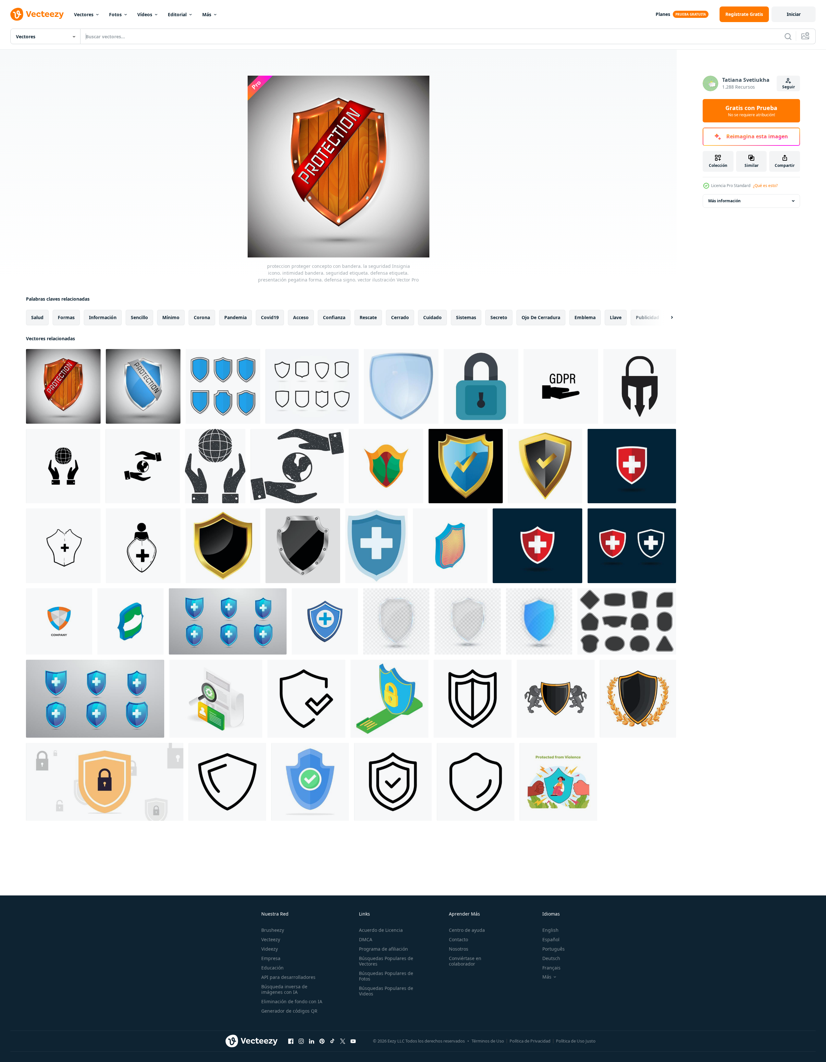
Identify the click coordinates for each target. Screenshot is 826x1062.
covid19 (270, 317)
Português (553, 949)
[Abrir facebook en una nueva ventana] (290, 1040)
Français (551, 968)
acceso (301, 317)
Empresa (270, 958)
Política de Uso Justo (576, 1041)
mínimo (170, 317)
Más (206, 14)
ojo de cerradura (541, 317)
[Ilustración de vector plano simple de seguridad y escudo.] (104, 782)
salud (37, 317)
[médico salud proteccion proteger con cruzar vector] (325, 621)
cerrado (400, 317)
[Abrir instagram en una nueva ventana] (301, 1040)
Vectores (83, 14)
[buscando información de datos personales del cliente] (215, 699)
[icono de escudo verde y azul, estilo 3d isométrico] (130, 621)
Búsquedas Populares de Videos (386, 991)
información (103, 317)
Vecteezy (270, 939)
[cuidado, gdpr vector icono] (561, 386)
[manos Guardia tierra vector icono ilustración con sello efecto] (215, 466)
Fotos (115, 14)
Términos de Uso (488, 1041)
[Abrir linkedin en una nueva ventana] (311, 1040)
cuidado (432, 317)
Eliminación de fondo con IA (291, 1001)
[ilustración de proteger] (556, 699)
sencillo (139, 317)
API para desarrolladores (288, 977)
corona (202, 317)
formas (66, 317)
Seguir (788, 87)
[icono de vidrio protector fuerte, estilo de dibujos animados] (401, 386)
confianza (334, 317)
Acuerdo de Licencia (381, 930)
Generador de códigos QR (289, 1011)
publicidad (647, 317)
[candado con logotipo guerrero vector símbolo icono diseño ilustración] (639, 386)
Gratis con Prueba (751, 111)
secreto (498, 317)
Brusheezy (272, 930)
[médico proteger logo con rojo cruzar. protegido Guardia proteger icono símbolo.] (631, 466)
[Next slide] (666, 317)
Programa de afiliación (383, 949)
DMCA (365, 939)
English (550, 930)
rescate (368, 317)
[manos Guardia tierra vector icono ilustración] (63, 466)
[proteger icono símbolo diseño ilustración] (306, 699)
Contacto (458, 939)
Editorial (177, 14)
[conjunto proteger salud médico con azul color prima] (228, 621)
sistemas (466, 317)
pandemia (235, 317)
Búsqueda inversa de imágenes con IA (284, 989)
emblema (585, 317)
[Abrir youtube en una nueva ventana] (353, 1040)
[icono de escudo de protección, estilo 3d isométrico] (450, 545)
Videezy (269, 949)
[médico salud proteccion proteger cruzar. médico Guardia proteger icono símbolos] (537, 545)
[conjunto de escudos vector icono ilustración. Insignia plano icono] (223, 386)
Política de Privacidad (530, 1041)
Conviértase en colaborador (465, 961)
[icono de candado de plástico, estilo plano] (481, 386)
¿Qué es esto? (765, 185)
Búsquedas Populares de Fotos (386, 976)
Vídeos (144, 14)
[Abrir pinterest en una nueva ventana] (322, 1040)
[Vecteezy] (37, 14)
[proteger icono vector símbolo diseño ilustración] (227, 782)
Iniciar (794, 14)
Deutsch (551, 958)
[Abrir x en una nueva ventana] (342, 1040)
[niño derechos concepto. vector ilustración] (558, 782)
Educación (272, 968)
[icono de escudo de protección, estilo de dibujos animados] (386, 466)
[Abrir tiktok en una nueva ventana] (332, 1040)
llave (616, 317)
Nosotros (458, 949)
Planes (663, 14)
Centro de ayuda (467, 930)
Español (551, 939)
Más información (724, 201)
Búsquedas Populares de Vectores (386, 961)
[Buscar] (788, 36)
